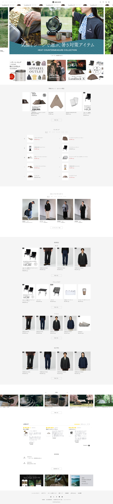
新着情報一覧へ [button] (56, 468)
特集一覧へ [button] (56, 412)
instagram (51, 497)
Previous (8, 70)
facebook (56, 497)
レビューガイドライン (67, 499)
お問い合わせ (73, 493)
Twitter (54, 497)
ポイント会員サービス (52, 493)
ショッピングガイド (35, 493)
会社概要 (79, 493)
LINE (59, 497)
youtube (62, 497)
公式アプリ (43, 493)
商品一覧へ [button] (56, 275)
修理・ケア (61, 493)
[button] (87, 424)
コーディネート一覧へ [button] (56, 227)
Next (104, 70)
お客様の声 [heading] (26, 424)
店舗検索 (67, 493)
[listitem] (32, 436)
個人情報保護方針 (49, 499)
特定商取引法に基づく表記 (58, 499)
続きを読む (31, 443)
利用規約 (43, 499)
